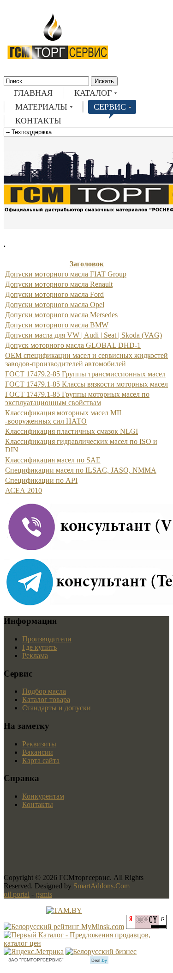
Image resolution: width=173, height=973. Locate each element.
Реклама (35, 655)
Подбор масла (44, 691)
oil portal (17, 894)
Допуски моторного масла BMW (56, 325)
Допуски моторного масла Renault (59, 284)
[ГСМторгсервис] (58, 57)
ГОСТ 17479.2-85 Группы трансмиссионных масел (85, 374)
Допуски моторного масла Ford (54, 294)
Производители (47, 639)
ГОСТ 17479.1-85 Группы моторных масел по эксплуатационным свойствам (77, 398)
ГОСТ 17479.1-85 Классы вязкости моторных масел (86, 384)
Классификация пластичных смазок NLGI (71, 431)
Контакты (37, 804)
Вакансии (37, 752)
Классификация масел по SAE (53, 460)
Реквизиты (39, 744)
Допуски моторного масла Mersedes (61, 315)
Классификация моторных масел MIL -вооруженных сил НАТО (64, 417)
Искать (104, 81)
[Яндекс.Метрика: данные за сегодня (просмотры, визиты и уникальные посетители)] (34, 952)
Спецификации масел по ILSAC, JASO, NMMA (80, 470)
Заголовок (87, 264)
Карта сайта (41, 760)
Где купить (39, 647)
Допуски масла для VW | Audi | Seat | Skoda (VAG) (83, 335)
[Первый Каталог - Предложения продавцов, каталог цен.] (86, 943)
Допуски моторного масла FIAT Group (65, 274)
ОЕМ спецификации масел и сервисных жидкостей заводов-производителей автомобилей (86, 359)
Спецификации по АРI (41, 480)
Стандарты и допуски (56, 708)
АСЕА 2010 (23, 490)
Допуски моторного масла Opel (54, 304)
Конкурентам (43, 796)
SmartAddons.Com (101, 886)
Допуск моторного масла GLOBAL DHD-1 (73, 345)
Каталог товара (46, 699)
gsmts (44, 894)
